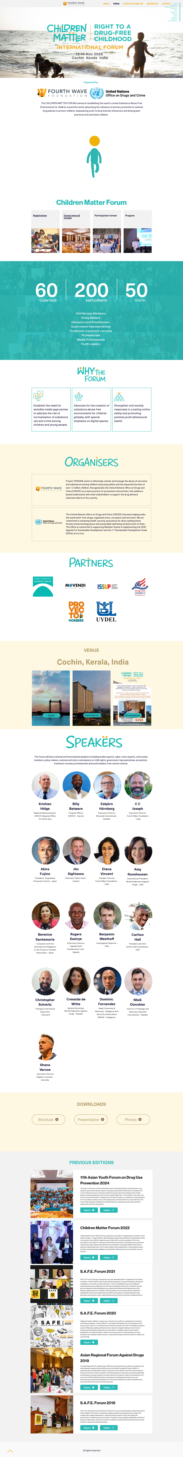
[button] (149, 187)
